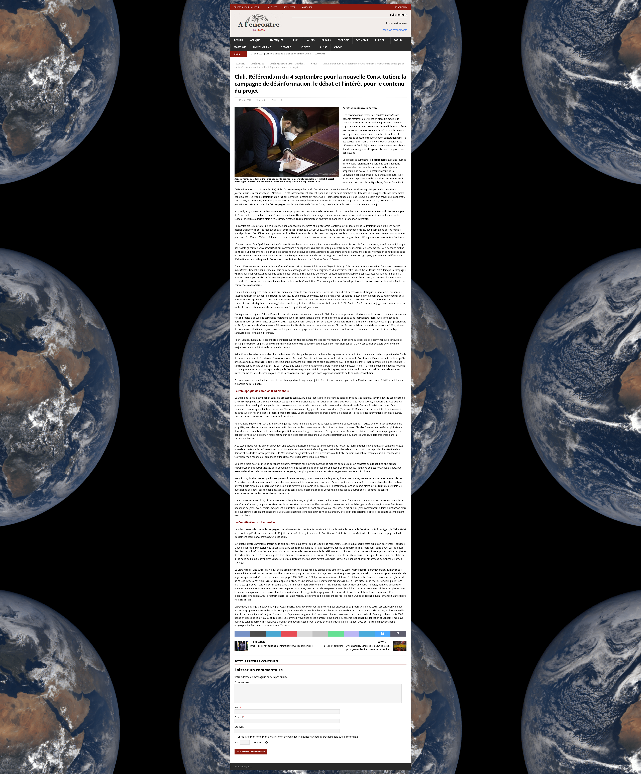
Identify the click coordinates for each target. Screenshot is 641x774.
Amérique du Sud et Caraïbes (287, 63)
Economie (362, 40)
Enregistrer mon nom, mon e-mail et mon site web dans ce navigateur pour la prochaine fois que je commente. (298, 736)
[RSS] (408, 54)
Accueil (238, 40)
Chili (274, 100)
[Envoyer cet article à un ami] (304, 634)
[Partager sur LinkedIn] (273, 634)
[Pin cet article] (289, 634)
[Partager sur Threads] (398, 634)
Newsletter (289, 7)
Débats (326, 40)
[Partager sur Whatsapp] (336, 634)
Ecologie (343, 40)
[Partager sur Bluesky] (382, 634)
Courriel (239, 717)
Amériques (276, 40)
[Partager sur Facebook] (242, 634)
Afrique (255, 40)
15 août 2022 (245, 100)
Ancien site (307, 7)
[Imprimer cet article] (320, 634)
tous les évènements (395, 30)
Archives (272, 7)
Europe (379, 40)
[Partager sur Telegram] (367, 634)
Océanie (286, 47)
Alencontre (261, 100)
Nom (237, 707)
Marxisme (240, 47)
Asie (295, 40)
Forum (398, 40)
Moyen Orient (262, 47)
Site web (239, 726)
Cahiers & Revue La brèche (246, 7)
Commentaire (242, 682)
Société (305, 47)
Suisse (323, 47)
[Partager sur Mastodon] (351, 634)
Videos (338, 47)
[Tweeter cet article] (258, 634)
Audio (311, 40)
